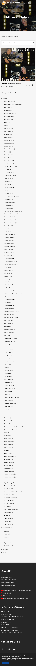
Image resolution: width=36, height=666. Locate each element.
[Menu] (33, 2)
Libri (4, 552)
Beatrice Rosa (8, 128)
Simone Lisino (7, 465)
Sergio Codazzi (8, 453)
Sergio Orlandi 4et (9, 456)
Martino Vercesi (8, 332)
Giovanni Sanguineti (9, 258)
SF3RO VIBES (8, 459)
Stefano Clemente (9, 477)
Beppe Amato (7, 131)
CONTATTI (5, 611)
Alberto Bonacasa (9, 101)
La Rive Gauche (8, 282)
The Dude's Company (10, 497)
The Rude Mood (8, 500)
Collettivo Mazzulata (9, 166)
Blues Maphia (7, 137)
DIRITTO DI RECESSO (8, 619)
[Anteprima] (26, 85)
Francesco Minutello (9, 223)
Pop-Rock (6, 543)
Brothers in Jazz (8, 143)
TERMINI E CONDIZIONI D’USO (11, 633)
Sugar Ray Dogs (8, 483)
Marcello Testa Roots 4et (11, 317)
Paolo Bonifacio (8, 391)
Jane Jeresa (7, 273)
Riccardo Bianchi (8, 423)
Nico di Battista (8, 376)
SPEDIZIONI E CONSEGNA (9, 630)
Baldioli (6, 125)
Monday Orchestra (9, 358)
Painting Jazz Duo (8, 388)
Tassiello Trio (7, 489)
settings (16, 660)
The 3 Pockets (8, 494)
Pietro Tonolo (7, 415)
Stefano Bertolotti (9, 474)
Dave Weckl (7, 181)
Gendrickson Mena (9, 237)
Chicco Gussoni (8, 161)
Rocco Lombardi (8, 441)
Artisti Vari (7, 122)
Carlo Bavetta (7, 146)
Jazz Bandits (7, 276)
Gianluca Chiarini (8, 246)
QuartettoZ (7, 421)
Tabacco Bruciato (8, 486)
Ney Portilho (7, 373)
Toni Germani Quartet (10, 509)
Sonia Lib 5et (7, 468)
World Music (7, 546)
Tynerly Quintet (8, 512)
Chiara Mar (7, 158)
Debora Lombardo (9, 187)
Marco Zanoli (7, 323)
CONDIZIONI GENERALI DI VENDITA (13, 617)
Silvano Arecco (8, 462)
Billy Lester (7, 134)
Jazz (5, 537)
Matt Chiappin (8, 344)
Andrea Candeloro (9, 113)
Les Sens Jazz (7, 288)
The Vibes (7, 506)
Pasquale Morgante (9, 403)
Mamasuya (7, 302)
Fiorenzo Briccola (8, 202)
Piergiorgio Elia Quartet (10, 409)
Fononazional (7, 208)
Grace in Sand (7, 270)
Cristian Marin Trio (9, 175)
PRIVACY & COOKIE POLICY (10, 627)
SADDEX (6, 450)
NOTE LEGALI (5, 625)
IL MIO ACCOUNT (7, 622)
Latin (5, 540)
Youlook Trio (7, 521)
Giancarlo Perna (8, 243)
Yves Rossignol (8, 524)
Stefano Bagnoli (8, 471)
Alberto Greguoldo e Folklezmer (12, 104)
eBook (4, 549)
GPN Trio (6, 267)
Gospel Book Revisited (10, 264)
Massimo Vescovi (8, 341)
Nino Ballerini (7, 379)
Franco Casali (7, 226)
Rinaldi (6, 432)
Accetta (5, 663)
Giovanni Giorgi (8, 255)
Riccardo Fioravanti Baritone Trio (13, 426)
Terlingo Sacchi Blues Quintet (12, 492)
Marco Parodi (7, 320)
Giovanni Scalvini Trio (9, 261)
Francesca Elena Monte (10, 214)
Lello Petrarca (7, 285)
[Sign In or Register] (23, 2)
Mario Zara (7, 326)
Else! (5, 190)
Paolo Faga (7, 394)
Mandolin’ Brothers (9, 305)
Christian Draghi (8, 163)
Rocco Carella (7, 438)
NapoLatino (7, 367)
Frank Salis (7, 231)
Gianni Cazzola (8, 249)
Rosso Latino (7, 444)
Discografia (6, 527)
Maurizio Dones (8, 347)
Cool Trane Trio (8, 172)
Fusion (6, 534)
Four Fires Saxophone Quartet (12, 211)
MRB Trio (6, 364)
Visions (6, 515)
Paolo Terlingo (8, 400)
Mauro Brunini (8, 350)
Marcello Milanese (9, 308)
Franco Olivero (8, 228)
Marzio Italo (7, 335)
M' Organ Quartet (9, 299)
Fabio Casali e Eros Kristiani (11, 196)
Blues (5, 531)
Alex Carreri (7, 107)
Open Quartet (8, 382)
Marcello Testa (8, 314)
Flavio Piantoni (8, 205)
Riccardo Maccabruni (9, 429)
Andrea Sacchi (8, 119)
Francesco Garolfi (8, 217)
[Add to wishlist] (29, 85)
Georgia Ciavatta (8, 240)
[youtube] (14, 650)
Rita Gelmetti (7, 435)
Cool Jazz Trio (7, 169)
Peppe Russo (7, 406)
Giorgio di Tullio (8, 252)
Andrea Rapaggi (8, 116)
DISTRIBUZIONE (6, 614)
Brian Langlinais (8, 140)
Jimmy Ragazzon (8, 279)
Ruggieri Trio (7, 447)
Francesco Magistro (9, 220)
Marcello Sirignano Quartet (11, 311)
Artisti (4, 98)
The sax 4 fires (8, 503)
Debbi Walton (7, 184)
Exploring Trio (7, 193)
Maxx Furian (7, 356)
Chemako (6, 152)
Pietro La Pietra (8, 412)
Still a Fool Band (8, 480)
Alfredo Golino (8, 110)
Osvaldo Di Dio (8, 385)
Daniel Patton (7, 178)
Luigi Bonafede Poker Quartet (12, 293)
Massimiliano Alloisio (9, 338)
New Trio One (8, 370)
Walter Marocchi (8, 518)
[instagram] (10, 649)
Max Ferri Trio (7, 353)
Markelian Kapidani (9, 329)
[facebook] (4, 649)
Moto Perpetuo (8, 361)
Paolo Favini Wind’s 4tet (10, 397)
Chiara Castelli (8, 155)
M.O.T (5, 296)
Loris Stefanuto (8, 291)
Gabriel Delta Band (9, 234)
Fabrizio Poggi (7, 199)
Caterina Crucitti (8, 149)
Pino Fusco (7, 418)
